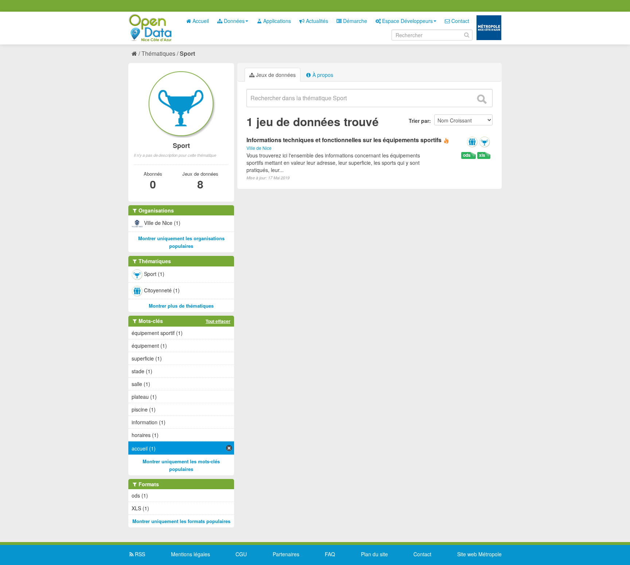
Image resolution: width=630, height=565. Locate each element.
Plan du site (374, 554)
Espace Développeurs (407, 20)
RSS (139, 554)
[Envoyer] (481, 99)
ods (467, 155)
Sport (187, 53)
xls (482, 155)
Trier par (419, 120)
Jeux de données (275, 74)
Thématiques (158, 53)
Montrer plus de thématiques (181, 305)
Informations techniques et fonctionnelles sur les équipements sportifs (344, 140)
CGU (241, 554)
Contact (459, 20)
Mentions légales (190, 554)
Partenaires (286, 554)
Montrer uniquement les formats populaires (181, 521)
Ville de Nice (259, 148)
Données (233, 20)
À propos (322, 74)
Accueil (200, 20)
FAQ (330, 554)
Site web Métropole (479, 554)
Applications (276, 20)
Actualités (316, 20)
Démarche (354, 20)
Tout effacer (218, 321)
